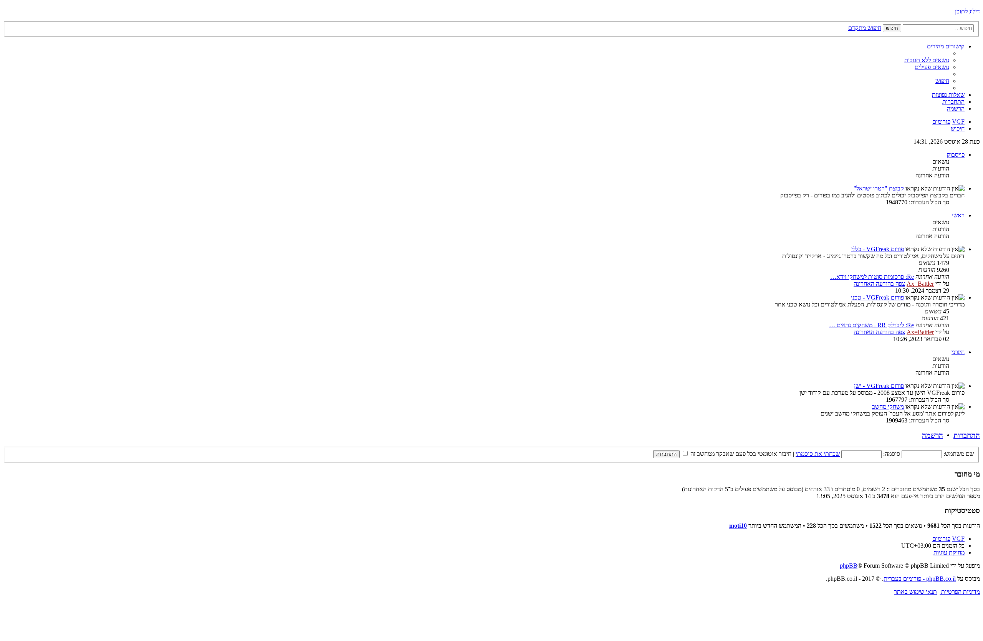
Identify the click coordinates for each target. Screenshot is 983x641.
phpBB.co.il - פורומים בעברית (920, 578)
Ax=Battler (920, 283)
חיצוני (958, 352)
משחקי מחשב (888, 406)
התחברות (966, 435)
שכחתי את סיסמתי (818, 454)
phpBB (848, 565)
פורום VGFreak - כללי (877, 249)
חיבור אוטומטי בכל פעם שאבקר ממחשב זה (740, 454)
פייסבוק (956, 154)
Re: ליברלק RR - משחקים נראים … (871, 325)
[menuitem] (926, 60)
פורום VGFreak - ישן (879, 386)
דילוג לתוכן (967, 11)
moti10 (738, 525)
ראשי (958, 215)
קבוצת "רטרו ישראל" (879, 188)
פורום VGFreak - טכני (877, 297)
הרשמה (932, 435)
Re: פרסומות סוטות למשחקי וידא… (872, 276)
